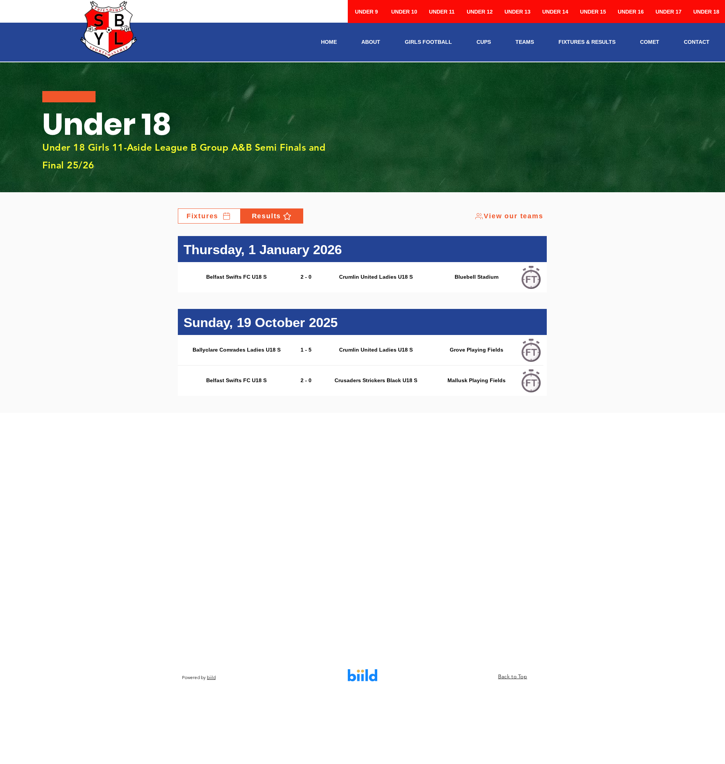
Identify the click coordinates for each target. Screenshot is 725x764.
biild (211, 677)
